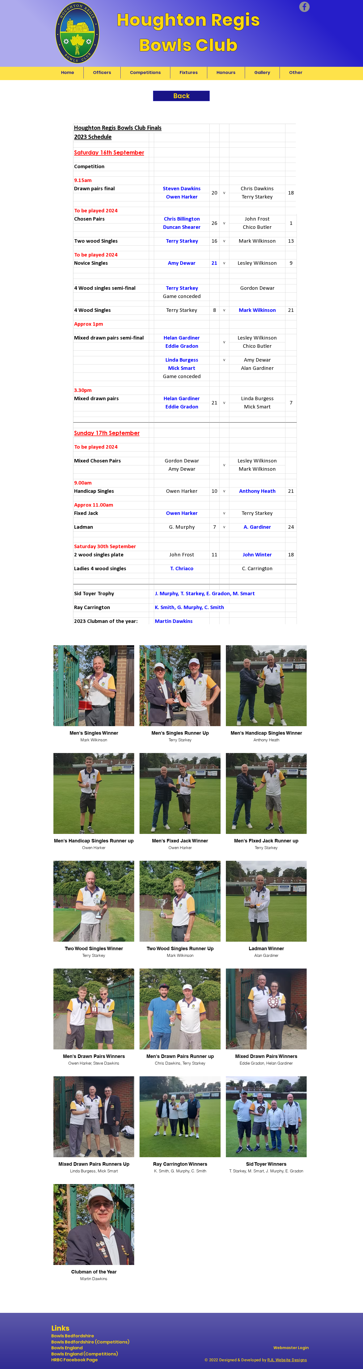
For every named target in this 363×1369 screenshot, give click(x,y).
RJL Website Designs (287, 1360)
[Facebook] (304, 7)
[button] (296, 72)
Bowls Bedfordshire (72, 1336)
